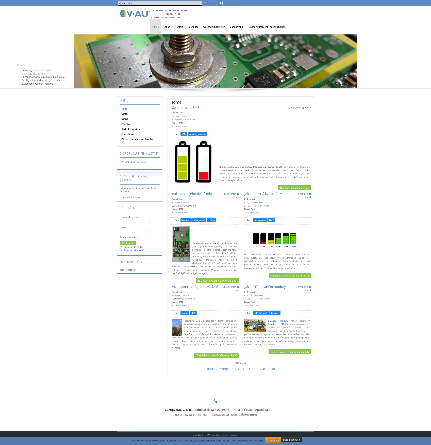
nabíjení (202, 133)
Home (155, 26)
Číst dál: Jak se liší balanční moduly (290, 352)
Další (262, 368)
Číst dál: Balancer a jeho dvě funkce (217, 280)
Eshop (166, 26)
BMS (183, 133)
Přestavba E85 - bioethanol (133, 161)
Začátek (210, 368)
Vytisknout (296, 107)
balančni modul (261, 313)
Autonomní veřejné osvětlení (195, 286)
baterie (192, 133)
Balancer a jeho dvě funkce (193, 193)
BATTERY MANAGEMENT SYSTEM (262, 254)
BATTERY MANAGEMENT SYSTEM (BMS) (194, 266)
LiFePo (211, 220)
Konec (272, 368)
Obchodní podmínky (214, 26)
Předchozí (223, 368)
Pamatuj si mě (127, 237)
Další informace (291, 439)
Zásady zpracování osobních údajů (267, 26)
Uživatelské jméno (129, 217)
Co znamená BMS (186, 107)
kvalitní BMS (261, 264)
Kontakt (179, 26)
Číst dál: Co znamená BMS (294, 188)
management (198, 220)
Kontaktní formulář (131, 197)
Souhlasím (273, 440)
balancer (185, 220)
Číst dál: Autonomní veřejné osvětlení (217, 355)
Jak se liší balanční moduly (265, 286)
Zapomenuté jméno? (134, 250)
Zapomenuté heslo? (133, 246)
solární (184, 313)
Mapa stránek (236, 26)
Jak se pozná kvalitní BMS (264, 193)
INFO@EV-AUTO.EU (170, 17)
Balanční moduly (278, 320)
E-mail (307, 107)
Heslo (123, 227)
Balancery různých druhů (206, 243)
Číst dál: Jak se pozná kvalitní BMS (290, 275)
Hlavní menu (186, 116)
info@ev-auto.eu (249, 414)
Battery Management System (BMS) (263, 166)
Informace (193, 26)
